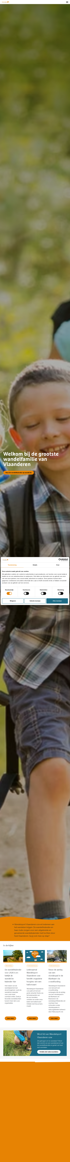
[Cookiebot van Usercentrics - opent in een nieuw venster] (60, 559)
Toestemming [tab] (12, 565)
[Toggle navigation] (67, 2)
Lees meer (10, 1018)
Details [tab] (35, 565)
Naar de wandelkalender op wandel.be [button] (19, 472)
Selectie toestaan (35, 601)
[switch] (26, 593)
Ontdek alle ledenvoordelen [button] (48, 1052)
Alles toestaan (57, 601)
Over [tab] (57, 565)
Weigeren (13, 601)
